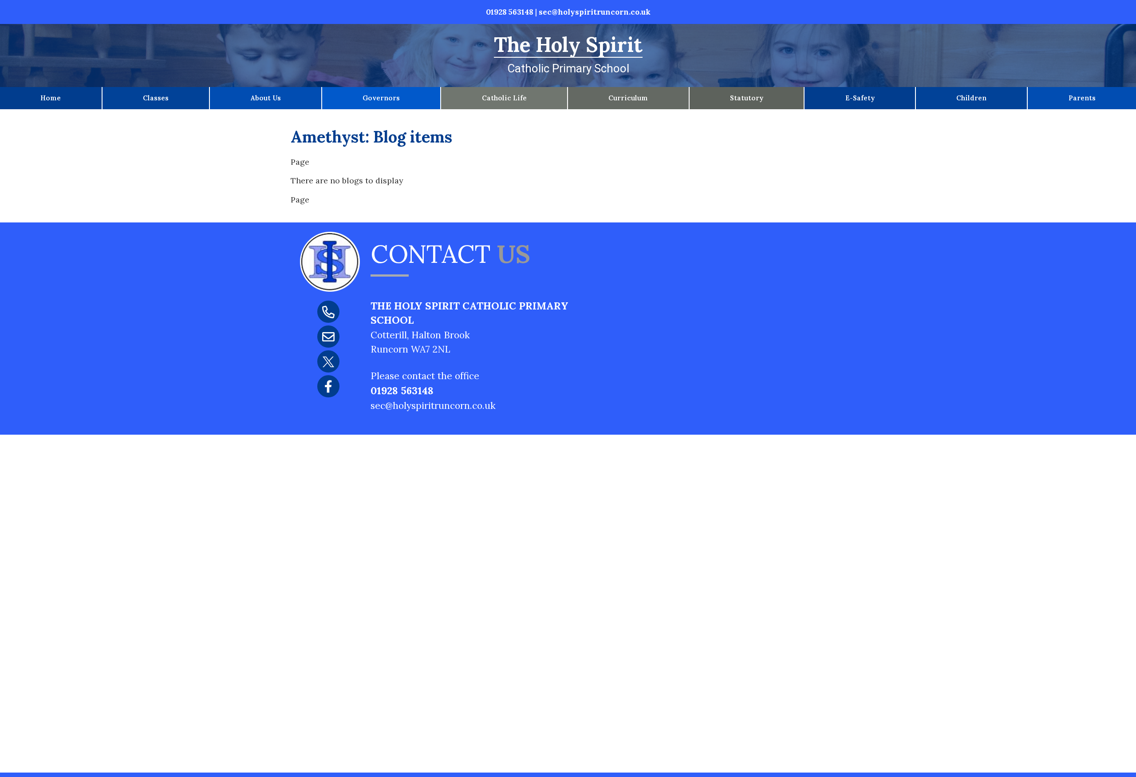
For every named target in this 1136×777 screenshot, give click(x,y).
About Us (266, 98)
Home (50, 98)
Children (971, 98)
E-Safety (860, 98)
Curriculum (628, 98)
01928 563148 (509, 12)
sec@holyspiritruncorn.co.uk (595, 12)
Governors (381, 98)
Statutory (746, 98)
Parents (1082, 98)
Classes (156, 98)
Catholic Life (504, 98)
